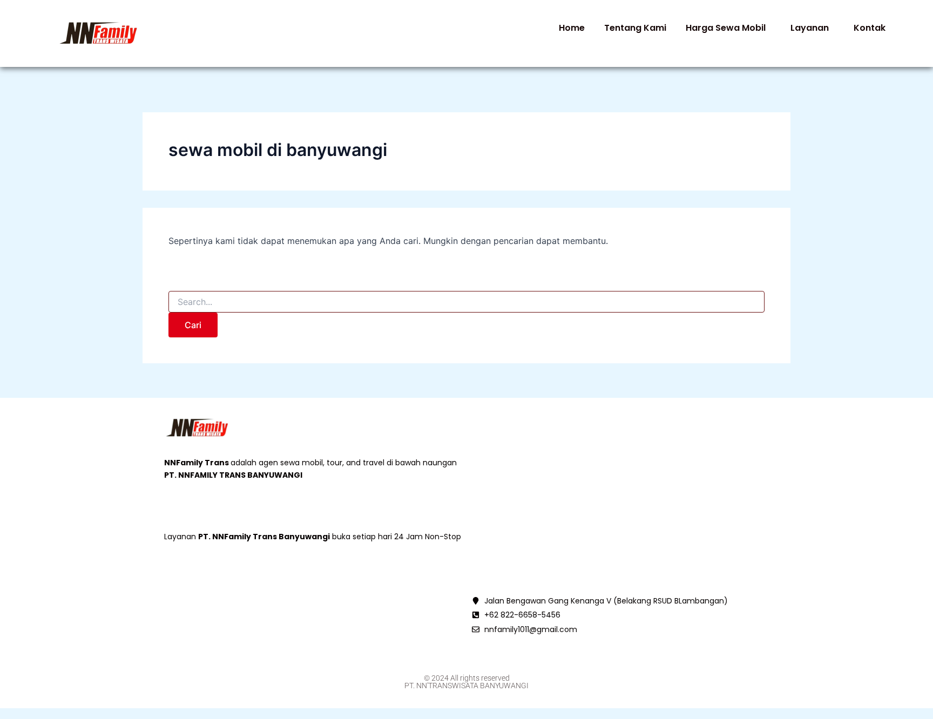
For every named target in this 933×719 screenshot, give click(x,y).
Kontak (869, 28)
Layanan (809, 28)
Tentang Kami (635, 28)
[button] (728, 28)
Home (572, 28)
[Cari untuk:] (466, 302)
